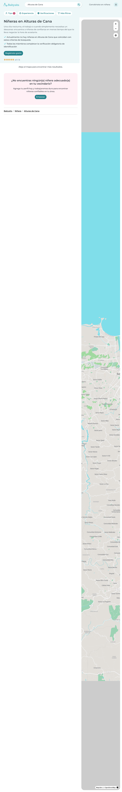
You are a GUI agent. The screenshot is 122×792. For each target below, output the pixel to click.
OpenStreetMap (110, 787)
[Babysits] (11, 4)
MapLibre (99, 787)
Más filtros (65, 13)
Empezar (40, 97)
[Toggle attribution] (117, 787)
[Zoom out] (115, 28)
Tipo (11, 13)
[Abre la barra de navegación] (116, 4)
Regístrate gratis (13, 53)
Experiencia (27, 13)
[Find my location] (115, 35)
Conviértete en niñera (99, 4)
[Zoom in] (115, 23)
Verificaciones (47, 13)
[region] (100, 405)
